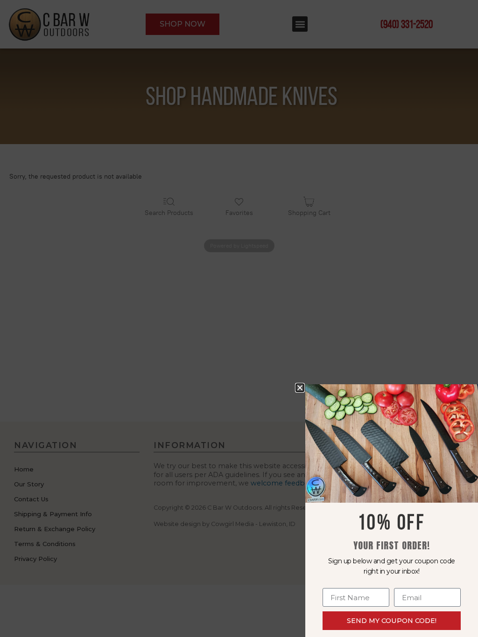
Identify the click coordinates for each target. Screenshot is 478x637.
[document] (239, 318)
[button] (299, 387)
